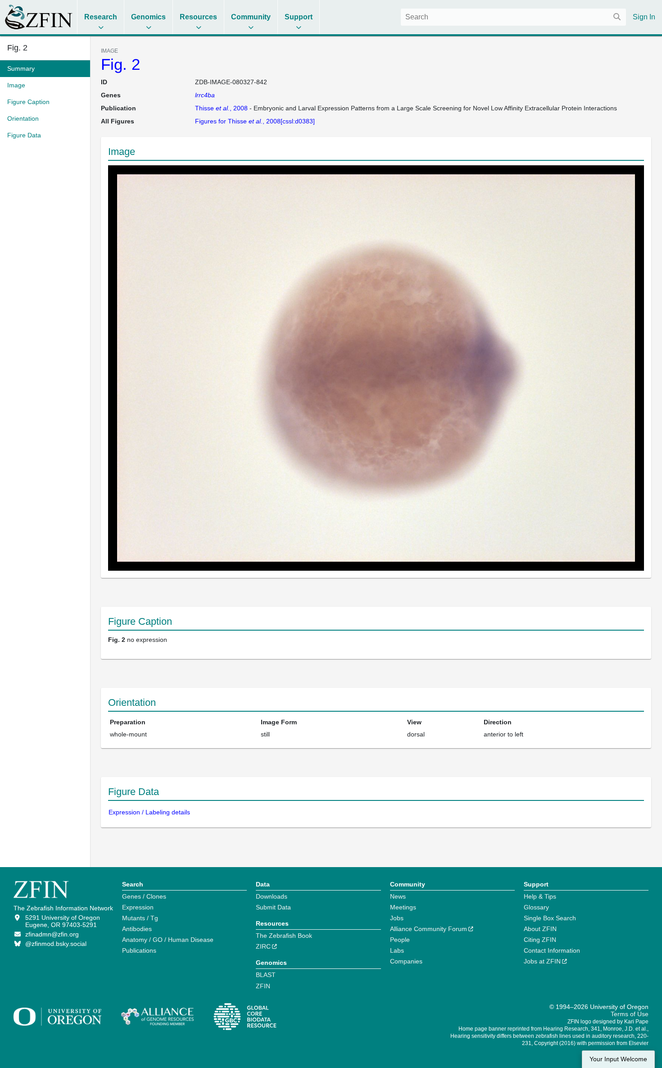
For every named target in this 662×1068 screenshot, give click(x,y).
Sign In (644, 17)
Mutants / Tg (140, 918)
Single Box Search (550, 918)
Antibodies (137, 928)
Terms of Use (629, 1014)
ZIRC (263, 946)
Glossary (536, 907)
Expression (138, 907)
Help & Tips (540, 896)
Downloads (271, 896)
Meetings (403, 907)
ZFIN (263, 986)
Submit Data (273, 907)
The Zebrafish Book (284, 935)
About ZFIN (540, 928)
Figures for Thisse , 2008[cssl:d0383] (255, 121)
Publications (139, 950)
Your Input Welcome (618, 1059)
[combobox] (513, 17)
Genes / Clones (144, 896)
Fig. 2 (120, 64)
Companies (406, 961)
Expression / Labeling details (149, 812)
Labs (397, 950)
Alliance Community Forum (428, 928)
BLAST (266, 974)
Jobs (397, 918)
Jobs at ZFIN (542, 961)
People (400, 939)
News (398, 896)
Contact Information (552, 950)
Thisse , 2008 (221, 108)
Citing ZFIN (540, 939)
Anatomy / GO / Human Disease (167, 939)
